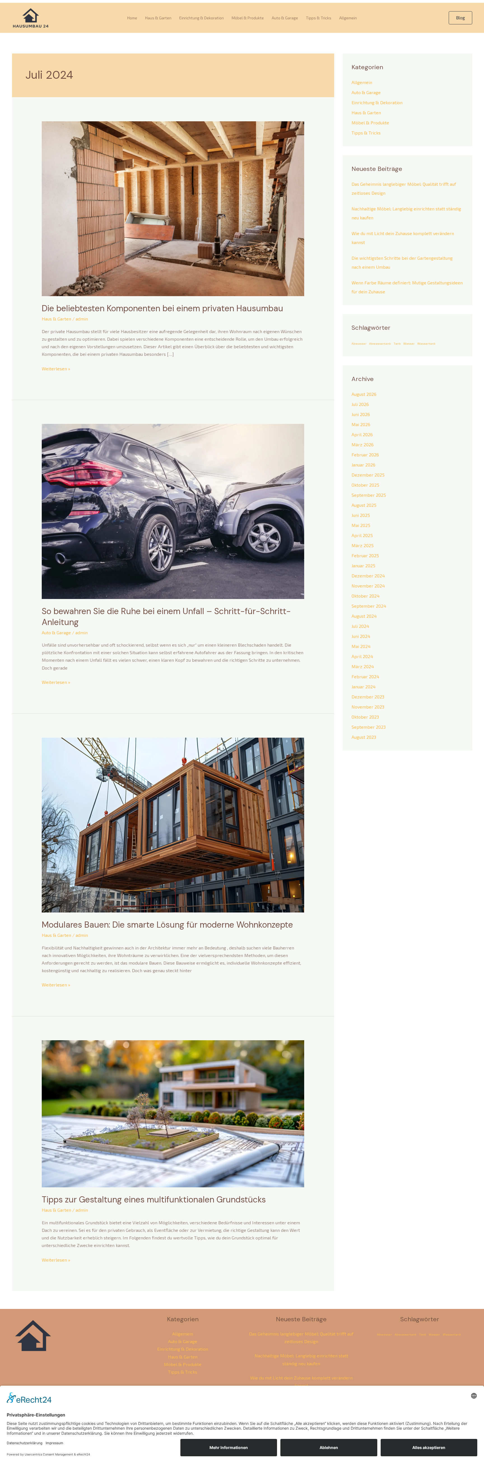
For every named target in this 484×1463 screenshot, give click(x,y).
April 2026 (362, 434)
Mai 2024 (361, 646)
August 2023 (364, 737)
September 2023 (369, 727)
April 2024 (362, 656)
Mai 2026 (361, 424)
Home (132, 17)
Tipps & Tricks (318, 17)
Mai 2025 (361, 525)
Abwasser (359, 343)
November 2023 (368, 706)
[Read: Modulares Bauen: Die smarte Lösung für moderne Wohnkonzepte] (173, 824)
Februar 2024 (365, 676)
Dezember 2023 (368, 696)
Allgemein (348, 17)
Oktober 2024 (366, 595)
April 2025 (362, 535)
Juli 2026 (360, 404)
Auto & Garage (285, 17)
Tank (397, 343)
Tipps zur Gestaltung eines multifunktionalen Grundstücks (154, 1199)
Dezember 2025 (368, 474)
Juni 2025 (361, 515)
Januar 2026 (363, 464)
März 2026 (363, 444)
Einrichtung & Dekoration (201, 17)
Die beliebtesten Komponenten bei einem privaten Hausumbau (162, 308)
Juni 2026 (361, 414)
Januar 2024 (364, 686)
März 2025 (363, 545)
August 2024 (364, 616)
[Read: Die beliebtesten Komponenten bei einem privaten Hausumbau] (173, 208)
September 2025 (369, 495)
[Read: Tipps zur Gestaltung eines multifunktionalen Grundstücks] (173, 1113)
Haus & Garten (158, 17)
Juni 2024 (361, 636)
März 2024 (363, 666)
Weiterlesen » (56, 368)
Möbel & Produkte (248, 17)
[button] (460, 17)
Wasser (409, 343)
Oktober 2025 (365, 484)
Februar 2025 (365, 555)
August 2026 (364, 394)
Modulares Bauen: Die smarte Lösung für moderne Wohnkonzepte (167, 924)
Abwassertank (380, 343)
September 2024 (369, 606)
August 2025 (364, 505)
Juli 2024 (360, 626)
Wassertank (426, 343)
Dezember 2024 (368, 575)
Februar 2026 (365, 454)
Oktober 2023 (365, 716)
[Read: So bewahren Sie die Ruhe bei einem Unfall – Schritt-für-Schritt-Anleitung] (173, 510)
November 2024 (368, 585)
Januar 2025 (363, 565)
